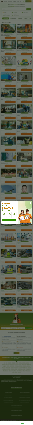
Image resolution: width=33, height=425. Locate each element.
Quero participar (9, 219)
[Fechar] (31, 203)
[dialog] (16, 212)
